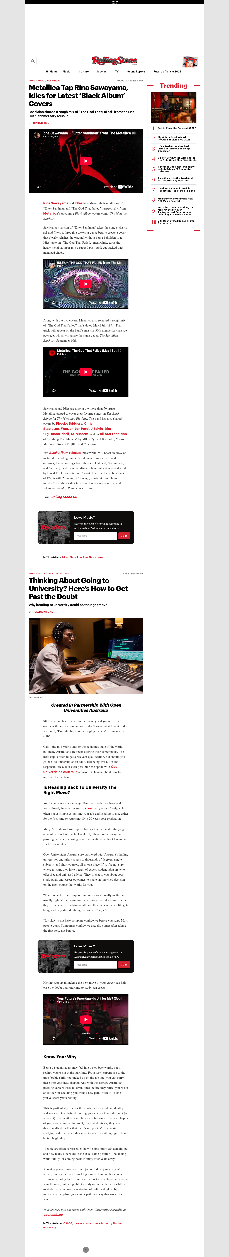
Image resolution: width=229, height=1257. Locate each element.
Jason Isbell (60, 434)
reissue (65, 452)
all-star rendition (113, 434)
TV (117, 71)
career (87, 808)
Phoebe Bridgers (69, 423)
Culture (84, 71)
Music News (53, 81)
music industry (102, 1223)
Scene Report (136, 71)
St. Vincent (80, 434)
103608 (67, 1223)
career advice (83, 1223)
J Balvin (97, 428)
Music (66, 71)
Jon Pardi (82, 428)
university (49, 1227)
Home (32, 81)
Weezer (67, 428)
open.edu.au (53, 1214)
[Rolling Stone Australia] (114, 63)
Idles (78, 203)
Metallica (50, 213)
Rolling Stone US (64, 497)
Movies (101, 71)
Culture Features (59, 574)
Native (117, 1223)
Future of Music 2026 (167, 71)
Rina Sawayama (55, 203)
